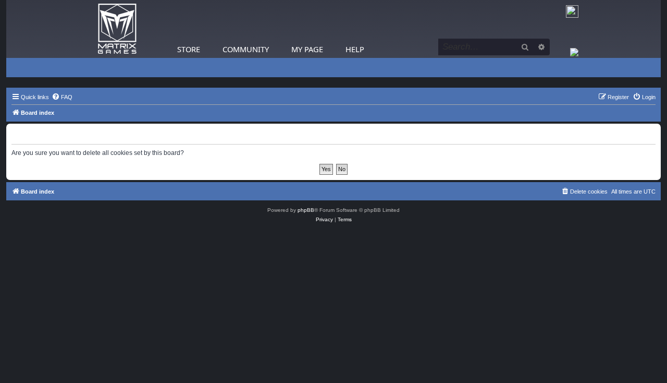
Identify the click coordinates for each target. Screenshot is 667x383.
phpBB (306, 210)
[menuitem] (62, 97)
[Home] (117, 29)
